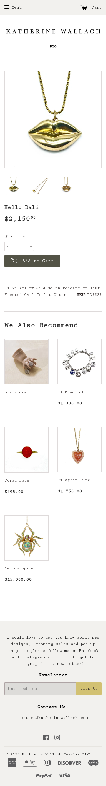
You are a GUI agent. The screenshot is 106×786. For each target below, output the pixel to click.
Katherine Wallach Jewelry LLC (56, 754)
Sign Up (89, 688)
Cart (95, 7)
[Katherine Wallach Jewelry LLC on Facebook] (46, 738)
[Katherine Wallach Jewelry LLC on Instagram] (57, 738)
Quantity (14, 236)
